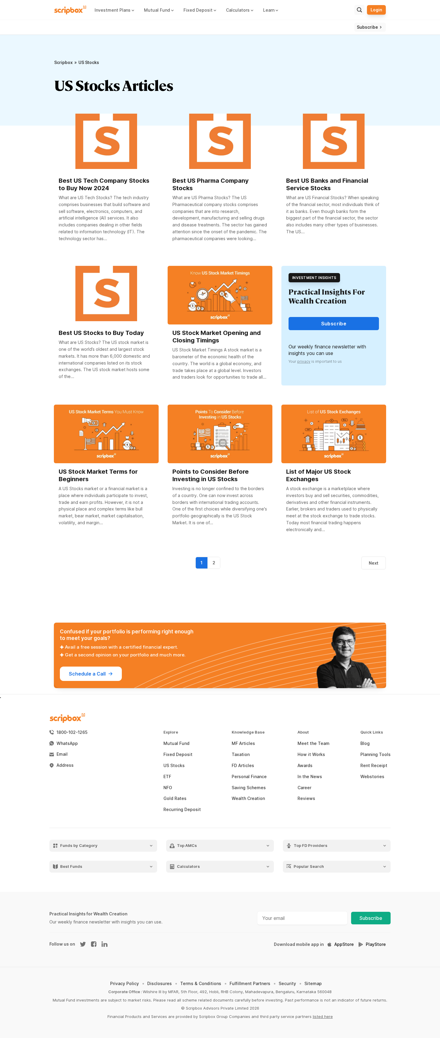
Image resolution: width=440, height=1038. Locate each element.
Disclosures (159, 983)
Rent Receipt (373, 765)
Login (376, 9)
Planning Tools (375, 754)
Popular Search (309, 866)
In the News (310, 776)
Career (304, 787)
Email (62, 754)
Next (373, 563)
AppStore (344, 944)
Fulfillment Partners (250, 983)
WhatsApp (67, 743)
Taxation (241, 754)
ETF (167, 776)
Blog (365, 743)
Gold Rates (174, 798)
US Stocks (174, 765)
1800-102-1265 (72, 732)
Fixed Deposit (177, 754)
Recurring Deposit (182, 809)
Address (65, 765)
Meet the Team (314, 743)
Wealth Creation (248, 798)
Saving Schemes (249, 787)
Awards (305, 765)
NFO (167, 787)
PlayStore (376, 944)
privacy (303, 361)
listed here (323, 1016)
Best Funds (71, 866)
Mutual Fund (176, 743)
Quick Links (371, 732)
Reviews (306, 798)
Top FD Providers (310, 845)
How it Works (311, 754)
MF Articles (243, 743)
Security (287, 983)
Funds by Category (79, 845)
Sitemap (313, 983)
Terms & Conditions (200, 983)
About (303, 732)
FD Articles (243, 765)
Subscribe (370, 918)
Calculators (188, 866)
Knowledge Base (248, 732)
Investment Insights (314, 277)
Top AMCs (187, 845)
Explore (170, 732)
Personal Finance (249, 776)
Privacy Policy (124, 983)
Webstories (372, 776)
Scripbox (63, 62)
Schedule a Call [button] (87, 674)
